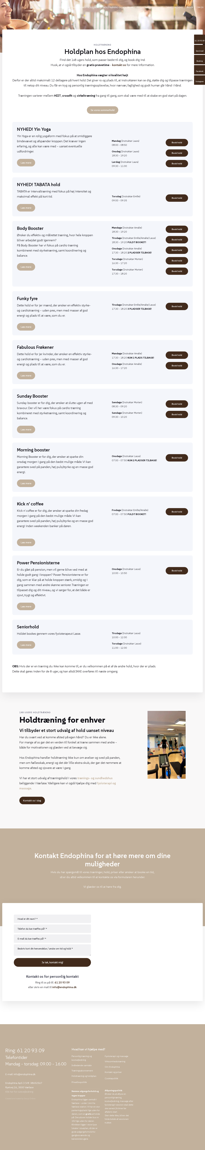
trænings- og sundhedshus (95, 778)
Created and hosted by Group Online (20, 1098)
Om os (200, 7)
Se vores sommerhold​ (103, 110)
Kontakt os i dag (32, 800)
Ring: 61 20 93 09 (25, 1050)
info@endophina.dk (64, 987)
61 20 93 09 (62, 982)
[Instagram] (13, 1106)
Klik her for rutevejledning (19, 1091)
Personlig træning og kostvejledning (78, 7)
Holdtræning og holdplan (118, 7)
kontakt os (119, 65)
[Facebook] (8, 1106)
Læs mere (26, 162)
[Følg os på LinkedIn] (19, 1106)
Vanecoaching (175, 7)
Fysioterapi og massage (150, 7)
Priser (190, 7)
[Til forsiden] (28, 6)
